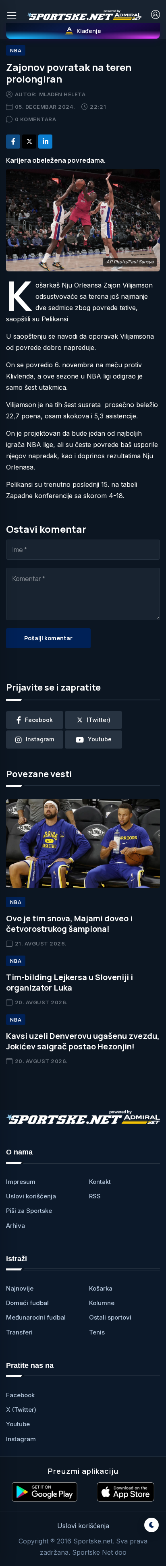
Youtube (18, 1424)
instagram (40, 739)
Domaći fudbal (27, 1303)
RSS (95, 1196)
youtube (100, 739)
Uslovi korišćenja (31, 1196)
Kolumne (101, 1303)
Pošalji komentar (48, 638)
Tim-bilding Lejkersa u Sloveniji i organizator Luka (69, 982)
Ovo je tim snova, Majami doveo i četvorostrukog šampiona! (69, 923)
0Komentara (35, 119)
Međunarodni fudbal (36, 1317)
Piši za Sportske (29, 1210)
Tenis (97, 1332)
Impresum (20, 1181)
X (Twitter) (21, 1409)
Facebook (20, 1395)
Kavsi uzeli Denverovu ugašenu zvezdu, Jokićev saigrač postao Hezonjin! (83, 1041)
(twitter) (98, 719)
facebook (39, 719)
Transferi (19, 1332)
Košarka (100, 1288)
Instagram (21, 1439)
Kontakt (100, 1181)
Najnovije (19, 1288)
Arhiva (15, 1225)
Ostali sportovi (110, 1317)
